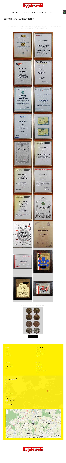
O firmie (19, 12)
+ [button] (7, 411)
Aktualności (8, 349)
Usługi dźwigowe (9, 364)
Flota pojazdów (39, 364)
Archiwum (43, 12)
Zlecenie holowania (40, 349)
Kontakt (52, 12)
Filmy (37, 373)
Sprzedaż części (9, 385)
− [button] (7, 413)
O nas (6, 351)
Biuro (6, 383)
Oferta (26, 12)
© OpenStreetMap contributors (54, 437)
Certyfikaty (8, 354)
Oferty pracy (8, 356)
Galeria (33, 12)
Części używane (9, 366)
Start (12, 12)
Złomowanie (8, 368)
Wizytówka (38, 356)
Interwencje (38, 368)
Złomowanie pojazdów (41, 371)
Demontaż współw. (40, 354)
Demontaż (38, 351)
